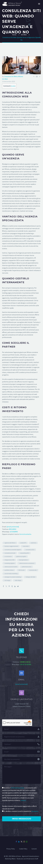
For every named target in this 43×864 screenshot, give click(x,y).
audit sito (33, 543)
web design (18, 580)
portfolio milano (9, 570)
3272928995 (14, 532)
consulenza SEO (30, 550)
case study (25, 546)
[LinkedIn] (15, 586)
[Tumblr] (12, 586)
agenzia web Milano (10, 543)
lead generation (23, 560)
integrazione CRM (9, 560)
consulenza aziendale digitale (13, 550)
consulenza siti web (10, 553)
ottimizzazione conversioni (26, 563)
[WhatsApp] (27, 841)
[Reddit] (18, 586)
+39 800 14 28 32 (25, 662)
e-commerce (8, 556)
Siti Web (5, 79)
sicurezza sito (33, 570)
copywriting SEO (24, 553)
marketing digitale (9, 563)
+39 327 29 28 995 (25, 664)
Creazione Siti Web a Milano (13, 76)
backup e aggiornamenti (11, 546)
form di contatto (25, 534)
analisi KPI (23, 543)
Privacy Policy (10, 849)
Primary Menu (39, 3)
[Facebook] (3, 586)
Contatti (34, 849)
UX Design (7, 580)
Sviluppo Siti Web (30, 577)
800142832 (12, 529)
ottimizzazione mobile (11, 567)
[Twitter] (6, 586)
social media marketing (11, 573)
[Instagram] (24, 841)
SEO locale (21, 570)
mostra (13, 86)
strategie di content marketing (13, 577)
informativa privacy (17, 788)
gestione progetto (21, 556)
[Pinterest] (9, 586)
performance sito (26, 567)
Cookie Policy (23, 849)
